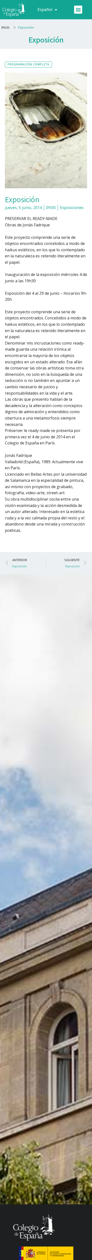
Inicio (5, 27)
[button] (78, 10)
